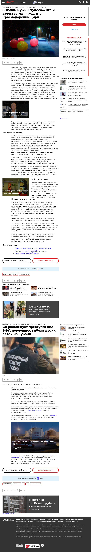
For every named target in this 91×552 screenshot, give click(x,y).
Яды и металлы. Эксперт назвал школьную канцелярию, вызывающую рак (76, 328)
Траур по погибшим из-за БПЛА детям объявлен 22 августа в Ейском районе (74, 64)
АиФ (3, 375)
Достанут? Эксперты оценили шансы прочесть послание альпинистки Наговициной (78, 352)
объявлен (53, 416)
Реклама (42, 519)
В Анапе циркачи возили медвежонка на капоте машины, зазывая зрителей (19, 294)
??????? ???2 (64, 118)
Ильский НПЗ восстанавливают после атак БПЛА (33, 443)
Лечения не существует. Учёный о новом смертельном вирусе (77, 81)
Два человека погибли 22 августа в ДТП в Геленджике (74, 71)
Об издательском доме (22, 519)
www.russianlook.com (8, 58)
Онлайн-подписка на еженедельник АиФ (71, 519)
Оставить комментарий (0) (45, 260)
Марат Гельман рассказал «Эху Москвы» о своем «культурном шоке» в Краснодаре (32, 249)
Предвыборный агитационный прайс (45, 521)
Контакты (30, 521)
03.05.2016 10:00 (6, 7)
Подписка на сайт (21, 521)
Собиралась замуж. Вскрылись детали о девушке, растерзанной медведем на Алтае (77, 88)
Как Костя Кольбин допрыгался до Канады (31, 252)
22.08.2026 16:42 (6, 324)
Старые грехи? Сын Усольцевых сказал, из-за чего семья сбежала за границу (78, 100)
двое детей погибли (34, 410)
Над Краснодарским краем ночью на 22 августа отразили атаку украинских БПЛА (74, 43)
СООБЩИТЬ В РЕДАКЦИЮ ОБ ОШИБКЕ (68, 521)
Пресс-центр (34, 519)
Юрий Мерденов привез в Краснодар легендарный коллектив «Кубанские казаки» (18, 288)
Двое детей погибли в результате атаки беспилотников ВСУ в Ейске (74, 56)
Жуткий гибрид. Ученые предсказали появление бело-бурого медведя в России (78, 106)
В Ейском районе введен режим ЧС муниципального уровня (74, 49)
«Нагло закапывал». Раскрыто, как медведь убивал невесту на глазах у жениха (78, 340)
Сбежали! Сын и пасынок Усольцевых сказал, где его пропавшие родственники (78, 111)
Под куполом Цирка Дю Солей (26, 254)
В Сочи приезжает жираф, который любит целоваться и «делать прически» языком (46, 294)
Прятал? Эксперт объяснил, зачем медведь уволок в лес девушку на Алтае (77, 334)
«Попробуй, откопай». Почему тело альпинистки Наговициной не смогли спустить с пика (77, 94)
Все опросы (74, 29)
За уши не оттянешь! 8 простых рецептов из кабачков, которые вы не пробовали (78, 346)
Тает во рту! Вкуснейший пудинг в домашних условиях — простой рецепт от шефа (77, 358)
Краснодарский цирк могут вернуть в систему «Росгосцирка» (47, 287)
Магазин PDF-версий (52, 519)
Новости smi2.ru (8, 319)
